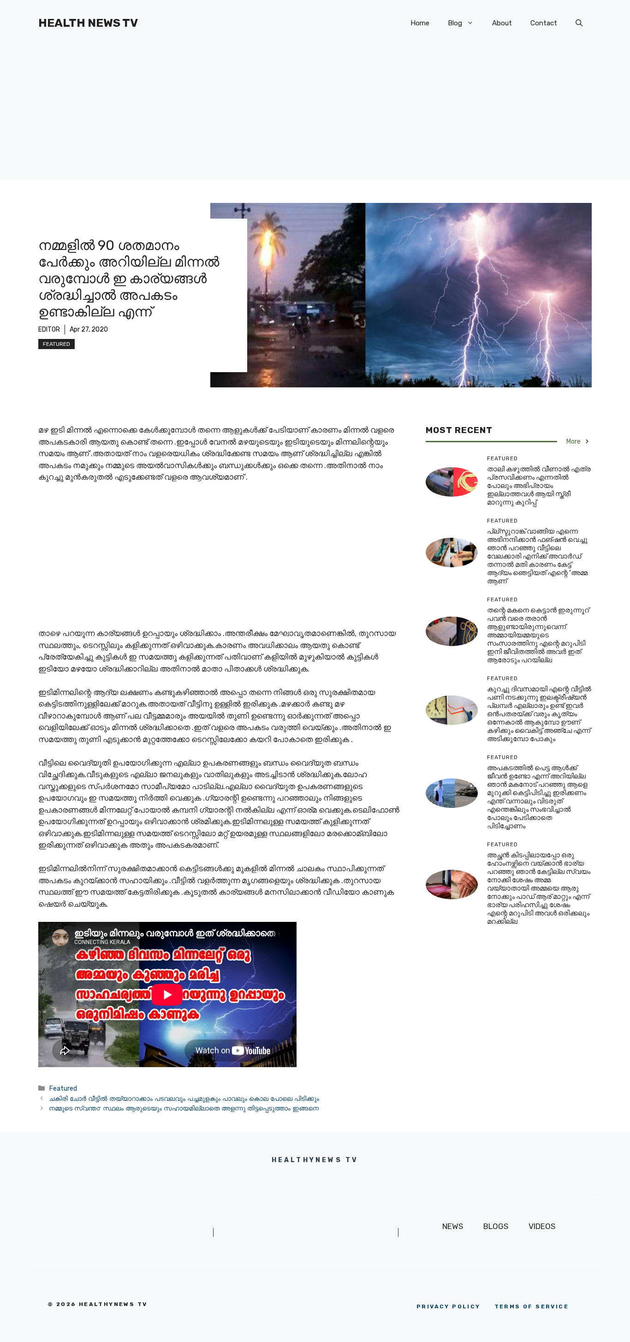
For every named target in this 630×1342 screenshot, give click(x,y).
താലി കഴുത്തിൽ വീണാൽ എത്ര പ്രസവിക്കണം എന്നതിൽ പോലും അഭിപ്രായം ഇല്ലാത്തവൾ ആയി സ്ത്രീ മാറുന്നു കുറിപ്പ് (539, 485)
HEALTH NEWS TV (88, 23)
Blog (455, 23)
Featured (56, 344)
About (502, 23)
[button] (579, 23)
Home (419, 23)
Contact (543, 23)
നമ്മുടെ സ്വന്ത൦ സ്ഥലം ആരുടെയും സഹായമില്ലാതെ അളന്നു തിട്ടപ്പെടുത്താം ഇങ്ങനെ (184, 1108)
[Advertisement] (315, 115)
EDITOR (49, 329)
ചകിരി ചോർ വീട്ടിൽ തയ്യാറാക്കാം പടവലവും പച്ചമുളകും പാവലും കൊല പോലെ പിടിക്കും (184, 1098)
